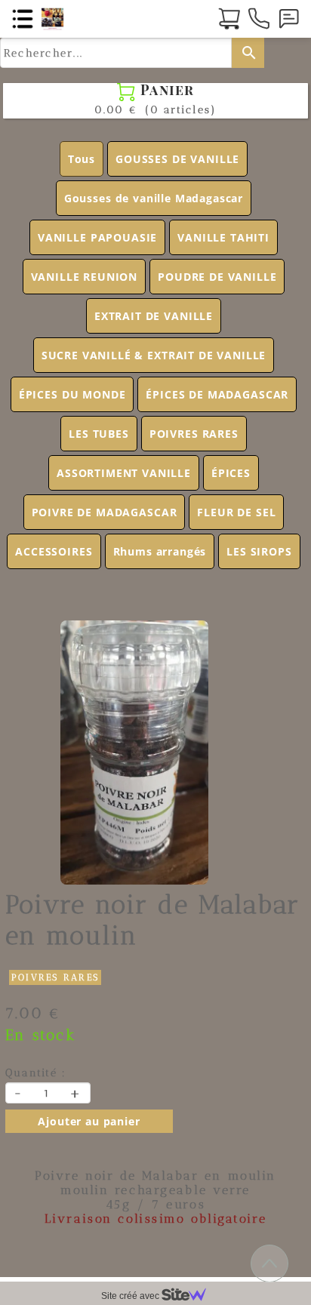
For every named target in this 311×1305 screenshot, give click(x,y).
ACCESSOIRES (53, 551)
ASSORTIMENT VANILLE (124, 473)
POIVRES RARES (194, 433)
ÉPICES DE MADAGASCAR (217, 394)
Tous (81, 159)
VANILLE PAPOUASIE (97, 237)
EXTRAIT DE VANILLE (153, 316)
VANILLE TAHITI (223, 237)
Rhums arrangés (160, 551)
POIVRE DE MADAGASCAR (104, 512)
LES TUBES (99, 433)
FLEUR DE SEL (236, 512)
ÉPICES (231, 473)
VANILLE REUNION (84, 276)
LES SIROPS (258, 551)
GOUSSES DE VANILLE (177, 159)
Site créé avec (131, 1296)
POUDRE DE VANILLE (217, 276)
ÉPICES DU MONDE (72, 394)
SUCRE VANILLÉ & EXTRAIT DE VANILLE (154, 355)
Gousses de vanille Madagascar (153, 198)
